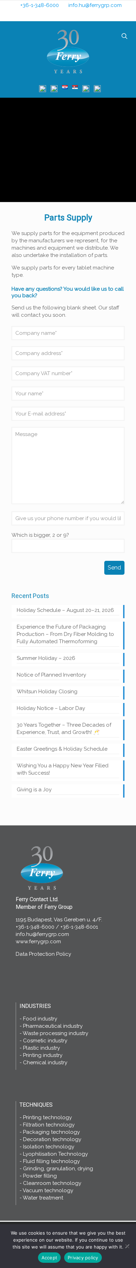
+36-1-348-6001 (79, 927)
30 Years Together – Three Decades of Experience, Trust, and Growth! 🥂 (64, 728)
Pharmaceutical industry (53, 1026)
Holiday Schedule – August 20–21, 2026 (65, 610)
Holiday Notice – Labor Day (51, 708)
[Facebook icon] (63, 15)
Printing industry (42, 1055)
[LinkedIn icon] (73, 15)
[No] (127, 1246)
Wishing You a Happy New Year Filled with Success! (62, 769)
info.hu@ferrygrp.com (95, 5)
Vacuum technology (48, 1190)
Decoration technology (52, 1139)
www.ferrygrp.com (38, 941)
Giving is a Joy (34, 789)
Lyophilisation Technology (55, 1154)
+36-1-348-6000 (39, 5)
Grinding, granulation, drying (58, 1168)
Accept (49, 1257)
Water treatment (43, 1198)
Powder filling (40, 1176)
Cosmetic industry (45, 1040)
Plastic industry (41, 1048)
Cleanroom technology (52, 1183)
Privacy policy (83, 1257)
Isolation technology (48, 1147)
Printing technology (47, 1117)
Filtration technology (49, 1125)
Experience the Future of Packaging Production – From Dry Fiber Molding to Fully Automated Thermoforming (65, 634)
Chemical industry (45, 1062)
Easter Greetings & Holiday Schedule (62, 749)
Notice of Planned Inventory (51, 675)
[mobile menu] (9, 37)
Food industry (40, 1019)
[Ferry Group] (68, 51)
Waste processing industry (55, 1033)
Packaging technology (51, 1132)
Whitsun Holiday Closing (47, 691)
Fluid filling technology (51, 1161)
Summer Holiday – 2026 (46, 658)
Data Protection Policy (43, 954)
